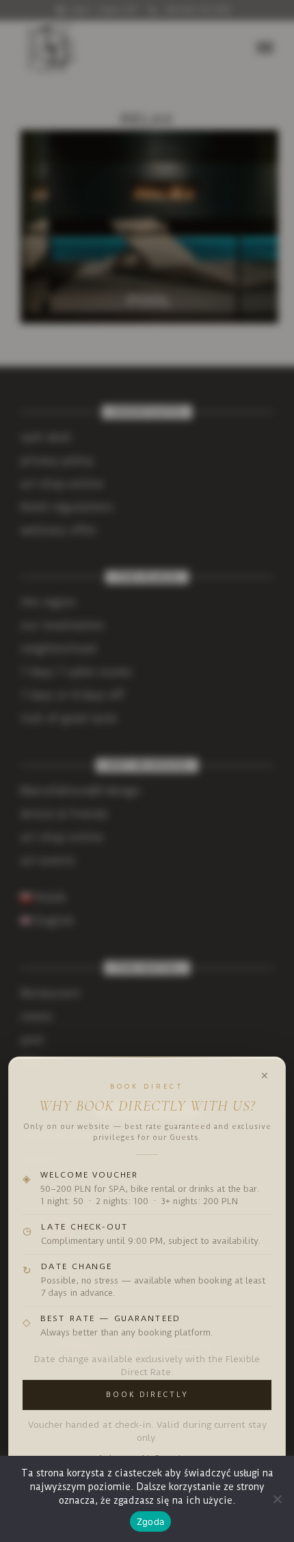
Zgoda (150, 1521)
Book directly (147, 1394)
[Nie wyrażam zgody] (277, 1499)
